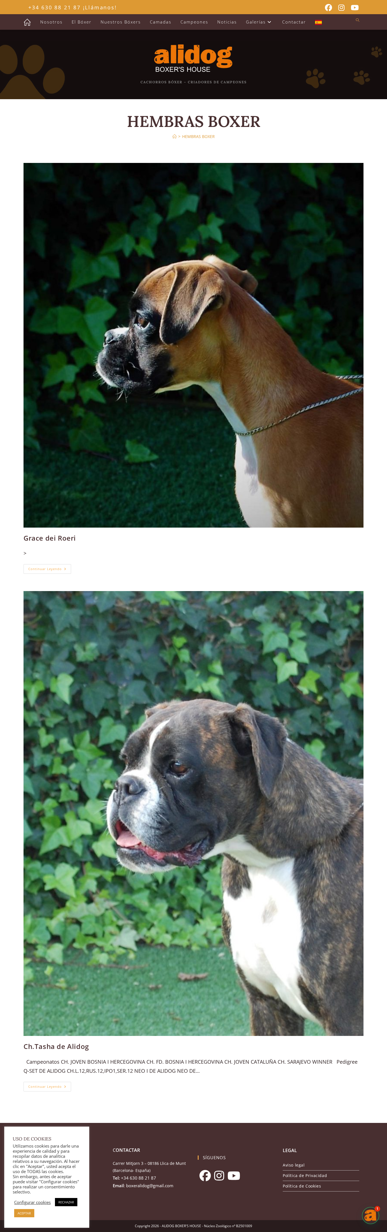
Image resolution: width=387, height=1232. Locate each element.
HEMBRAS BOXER (198, 136)
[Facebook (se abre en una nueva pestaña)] (328, 7)
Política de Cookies (302, 1186)
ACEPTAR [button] (24, 1213)
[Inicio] (175, 136)
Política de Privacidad (305, 1175)
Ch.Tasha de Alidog (56, 1046)
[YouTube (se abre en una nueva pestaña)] (353, 7)
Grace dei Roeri (50, 538)
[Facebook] (205, 1175)
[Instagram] (219, 1175)
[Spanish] (318, 22)
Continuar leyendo (49, 570)
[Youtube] (233, 1175)
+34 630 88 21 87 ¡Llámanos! (72, 7)
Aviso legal (294, 1165)
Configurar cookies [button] (32, 1202)
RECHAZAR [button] (66, 1202)
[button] (370, 1215)
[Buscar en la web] (358, 20)
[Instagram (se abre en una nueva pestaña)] (341, 7)
